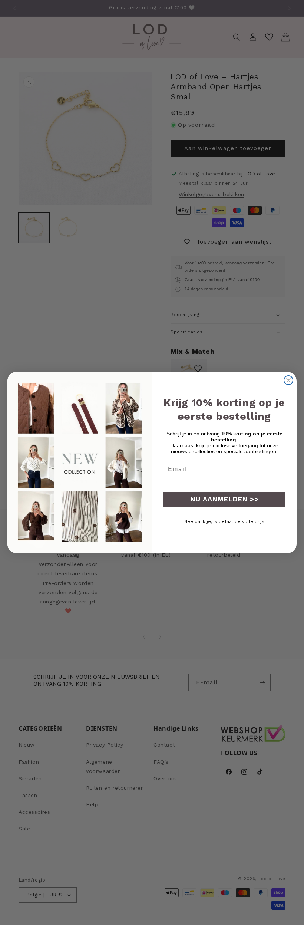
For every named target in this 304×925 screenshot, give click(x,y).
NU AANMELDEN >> (224, 499)
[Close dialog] (288, 380)
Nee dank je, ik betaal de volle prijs (224, 521)
